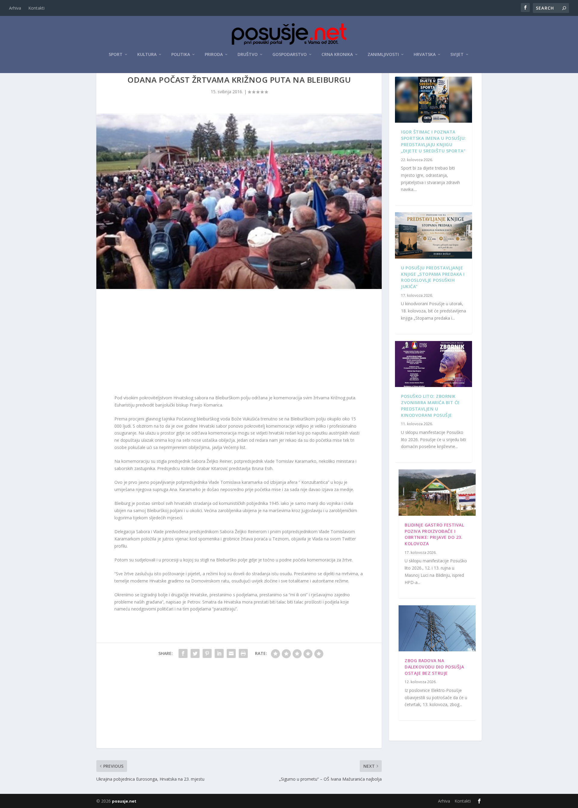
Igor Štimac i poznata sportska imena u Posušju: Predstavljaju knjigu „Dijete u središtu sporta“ (433, 141)
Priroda (214, 54)
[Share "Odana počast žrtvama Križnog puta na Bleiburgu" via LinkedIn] (219, 653)
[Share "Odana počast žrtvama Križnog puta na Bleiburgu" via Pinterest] (207, 653)
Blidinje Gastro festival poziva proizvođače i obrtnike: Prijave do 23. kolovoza (434, 534)
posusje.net (124, 801)
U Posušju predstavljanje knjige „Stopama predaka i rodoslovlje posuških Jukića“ (433, 277)
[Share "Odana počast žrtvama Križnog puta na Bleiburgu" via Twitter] (195, 653)
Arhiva (15, 8)
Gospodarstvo (289, 54)
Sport (116, 54)
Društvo (248, 54)
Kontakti (36, 8)
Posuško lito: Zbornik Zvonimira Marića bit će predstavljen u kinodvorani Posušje (430, 405)
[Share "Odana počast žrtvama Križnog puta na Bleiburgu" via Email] (231, 653)
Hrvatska (425, 54)
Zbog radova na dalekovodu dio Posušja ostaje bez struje (434, 667)
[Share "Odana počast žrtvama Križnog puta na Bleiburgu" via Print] (243, 653)
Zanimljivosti (383, 54)
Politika (180, 54)
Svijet (457, 54)
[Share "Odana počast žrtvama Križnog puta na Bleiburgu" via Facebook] (183, 653)
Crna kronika (337, 54)
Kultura (147, 54)
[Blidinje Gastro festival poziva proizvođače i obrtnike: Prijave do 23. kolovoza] (437, 492)
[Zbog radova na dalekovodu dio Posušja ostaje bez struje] (437, 628)
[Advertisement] (239, 343)
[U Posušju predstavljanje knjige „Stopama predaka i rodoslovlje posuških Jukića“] (433, 235)
